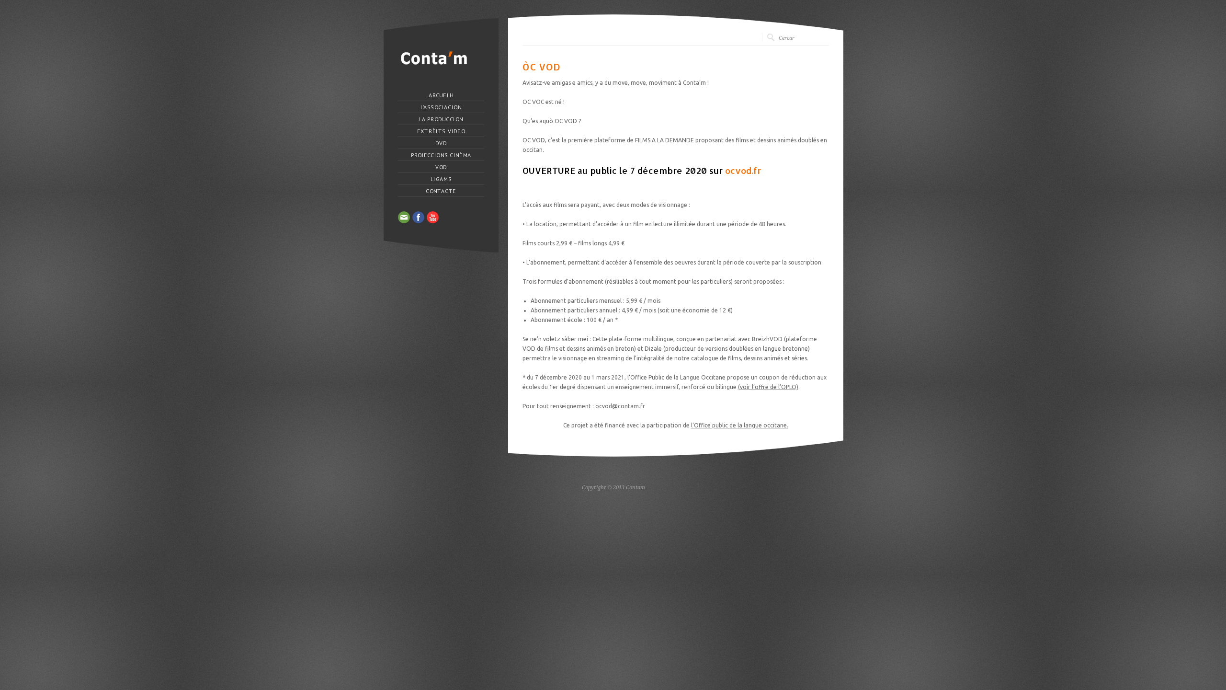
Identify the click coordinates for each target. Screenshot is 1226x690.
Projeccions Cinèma (440, 155)
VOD (441, 167)
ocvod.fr (743, 170)
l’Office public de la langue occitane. (739, 425)
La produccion (441, 119)
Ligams (441, 179)
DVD (441, 143)
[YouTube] (433, 217)
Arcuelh (441, 95)
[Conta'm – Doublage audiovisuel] (434, 64)
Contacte (441, 191)
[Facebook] (418, 217)
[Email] (404, 217)
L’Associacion (440, 107)
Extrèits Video (441, 131)
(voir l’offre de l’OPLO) (768, 387)
